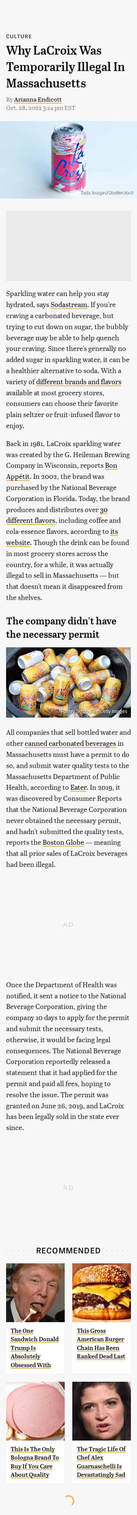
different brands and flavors (78, 381)
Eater (78, 787)
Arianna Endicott (38, 99)
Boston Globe (63, 842)
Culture (19, 36)
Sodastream (69, 304)
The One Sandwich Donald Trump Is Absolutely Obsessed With (35, 1348)
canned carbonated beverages (70, 743)
